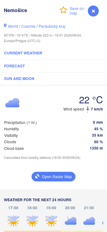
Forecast (14, 65)
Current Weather (23, 53)
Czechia (28, 26)
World (13, 26)
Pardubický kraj (52, 26)
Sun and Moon (19, 78)
